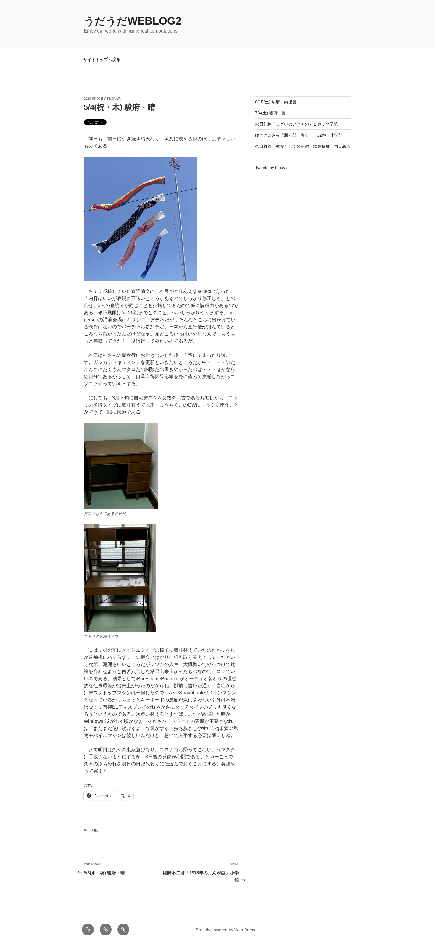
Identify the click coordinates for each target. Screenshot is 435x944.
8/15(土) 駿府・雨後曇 (276, 101)
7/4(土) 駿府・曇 (270, 112)
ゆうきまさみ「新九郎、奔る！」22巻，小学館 (299, 135)
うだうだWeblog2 (132, 21)
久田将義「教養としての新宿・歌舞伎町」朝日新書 (302, 146)
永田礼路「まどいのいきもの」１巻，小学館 (296, 124)
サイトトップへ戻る (101, 59)
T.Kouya (114, 98)
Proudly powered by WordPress (225, 929)
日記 (95, 830)
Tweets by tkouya (271, 167)
